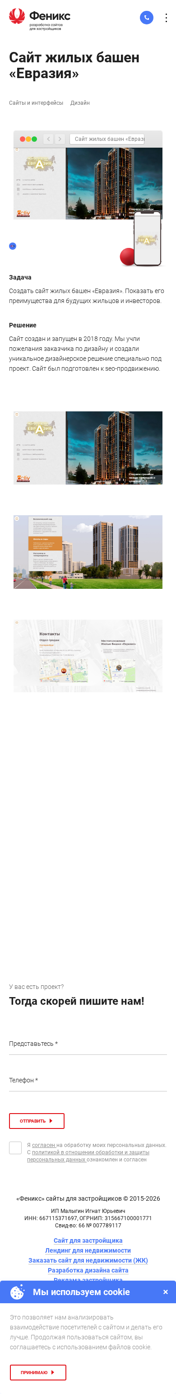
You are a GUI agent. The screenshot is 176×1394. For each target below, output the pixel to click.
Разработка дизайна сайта (88, 1270)
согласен (44, 1145)
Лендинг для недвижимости (88, 1250)
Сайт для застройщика (88, 1240)
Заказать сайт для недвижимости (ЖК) (88, 1260)
